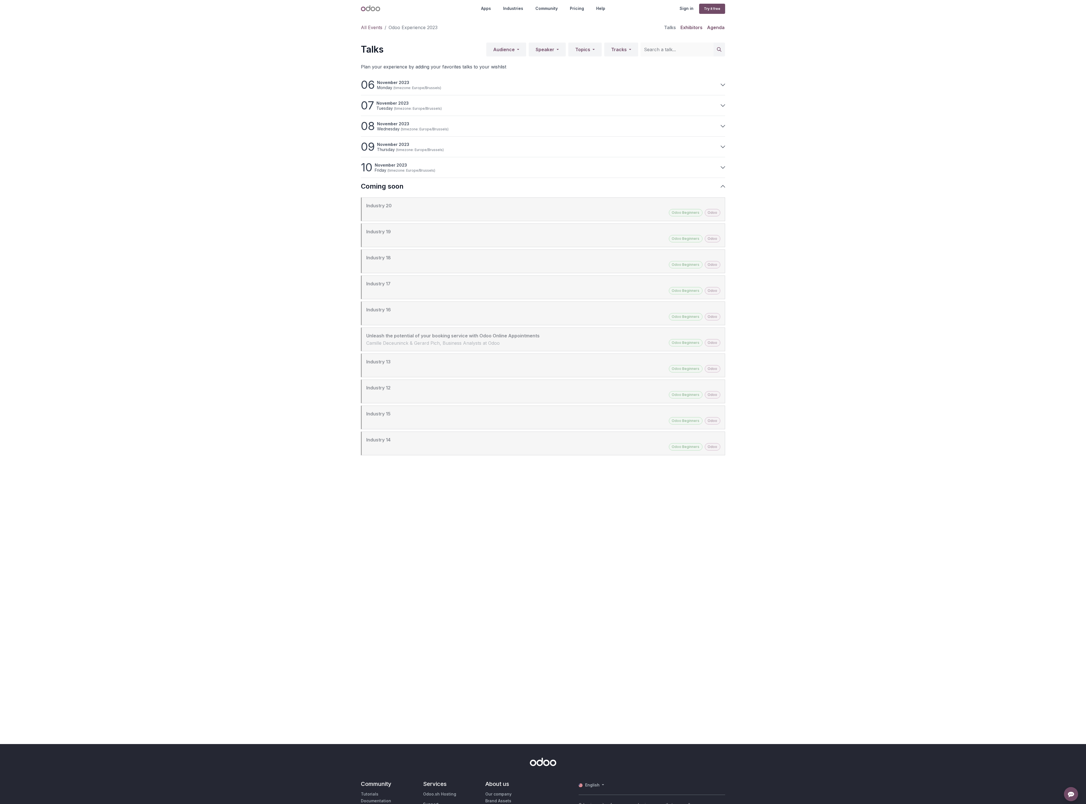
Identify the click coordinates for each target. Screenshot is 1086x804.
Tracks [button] (619, 49)
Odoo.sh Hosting (439, 794)
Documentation (376, 800)
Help (600, 8)
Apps (486, 8)
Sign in (686, 8)
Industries (513, 8)
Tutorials (369, 794)
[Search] (719, 49)
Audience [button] (504, 49)
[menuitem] (670, 27)
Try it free (712, 9)
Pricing (577, 8)
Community (546, 8)
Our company (498, 794)
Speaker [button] (545, 49)
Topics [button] (583, 49)
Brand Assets (498, 800)
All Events (371, 27)
